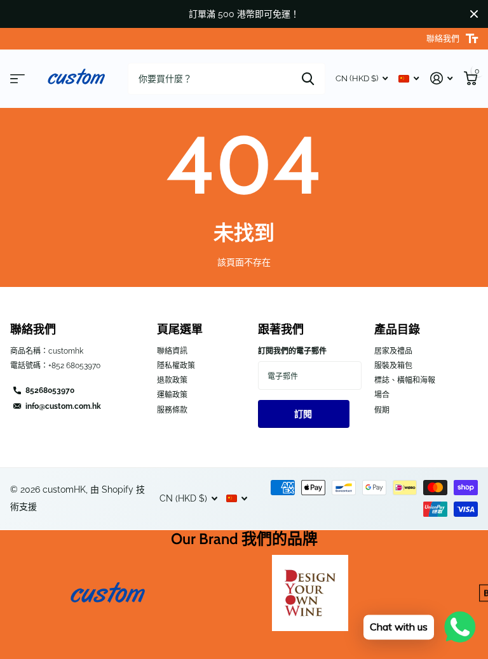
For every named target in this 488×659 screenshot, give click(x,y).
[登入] (441, 78)
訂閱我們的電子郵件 (292, 351)
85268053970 (49, 390)
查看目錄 (17, 79)
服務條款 (172, 410)
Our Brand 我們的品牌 (244, 538)
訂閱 (304, 414)
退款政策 (172, 380)
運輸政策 (172, 394)
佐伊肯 (307, 79)
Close (474, 14)
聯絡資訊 (172, 351)
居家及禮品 (393, 351)
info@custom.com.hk (63, 406)
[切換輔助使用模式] (472, 38)
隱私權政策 (176, 365)
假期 (382, 410)
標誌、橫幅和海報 (404, 380)
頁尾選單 (180, 329)
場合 (382, 394)
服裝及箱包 (393, 365)
